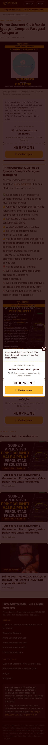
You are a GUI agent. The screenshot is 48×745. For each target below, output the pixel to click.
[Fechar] (44, 349)
